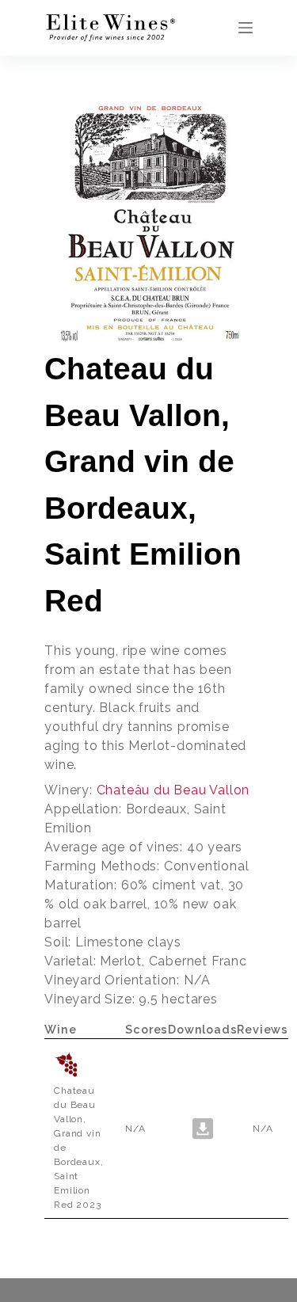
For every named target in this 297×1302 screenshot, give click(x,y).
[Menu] (245, 28)
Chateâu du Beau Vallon (173, 790)
